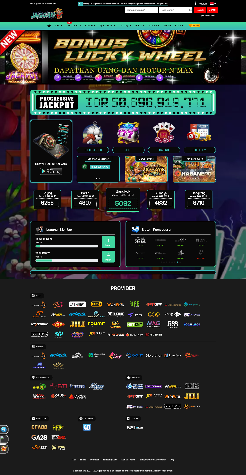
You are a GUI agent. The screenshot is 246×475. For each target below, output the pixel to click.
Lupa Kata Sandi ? (207, 15)
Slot (57, 25)
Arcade (153, 25)
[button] (242, 57)
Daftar (212, 9)
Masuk (200, 9)
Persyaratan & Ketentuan (152, 459)
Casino (89, 25)
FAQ (172, 459)
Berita (167, 25)
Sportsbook (106, 25)
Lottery (124, 25)
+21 (74, 459)
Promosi (179, 25)
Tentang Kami (110, 459)
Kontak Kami (128, 459)
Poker (138, 25)
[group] (194, 169)
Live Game (72, 25)
